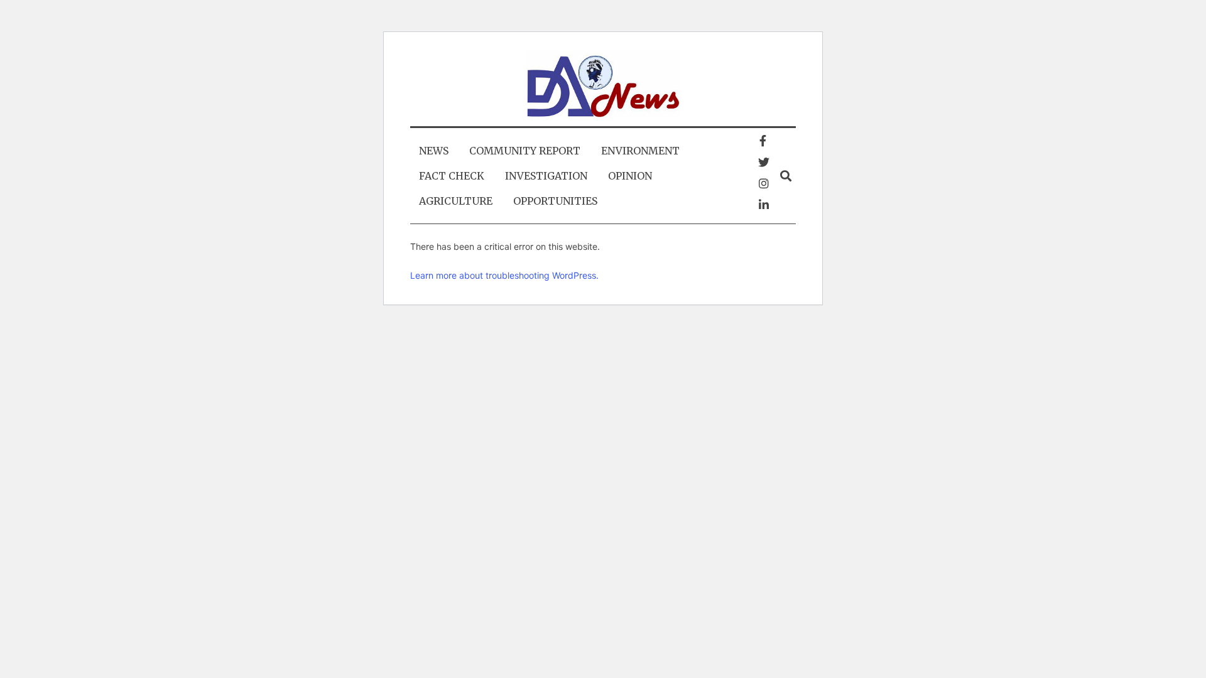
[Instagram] (764, 183)
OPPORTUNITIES (555, 201)
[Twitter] (764, 162)
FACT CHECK (451, 176)
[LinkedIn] (764, 204)
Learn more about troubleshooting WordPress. (504, 275)
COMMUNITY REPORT (524, 150)
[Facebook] (762, 140)
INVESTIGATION (546, 176)
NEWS (433, 150)
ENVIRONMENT (640, 150)
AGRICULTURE (455, 201)
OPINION (630, 176)
